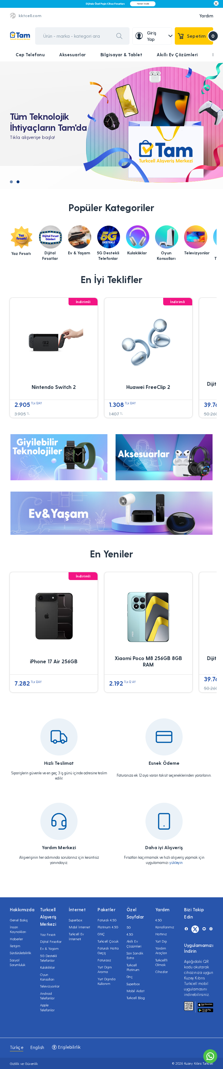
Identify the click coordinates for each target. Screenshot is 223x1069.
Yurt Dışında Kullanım (107, 981)
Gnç (130, 976)
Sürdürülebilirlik (20, 953)
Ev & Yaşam (49, 948)
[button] (11, 181)
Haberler (16, 939)
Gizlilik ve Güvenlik (24, 1063)
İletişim (15, 946)
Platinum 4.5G (108, 927)
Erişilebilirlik (69, 1047)
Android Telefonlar (47, 995)
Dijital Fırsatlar (51, 941)
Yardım (206, 15)
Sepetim (200, 36)
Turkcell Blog (136, 998)
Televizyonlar (50, 986)
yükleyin (176, 862)
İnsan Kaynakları (18, 929)
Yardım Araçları (161, 950)
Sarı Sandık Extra (135, 955)
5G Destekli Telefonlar (48, 958)
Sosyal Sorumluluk (17, 962)
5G (129, 927)
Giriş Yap (152, 36)
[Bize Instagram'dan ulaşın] (211, 929)
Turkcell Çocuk (108, 941)
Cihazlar (161, 972)
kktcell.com (30, 15)
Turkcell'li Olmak (161, 962)
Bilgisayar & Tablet (121, 54)
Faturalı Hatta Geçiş (108, 950)
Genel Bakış (19, 920)
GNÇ (101, 934)
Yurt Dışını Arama (105, 969)
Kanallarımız (164, 927)
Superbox (75, 920)
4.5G (130, 934)
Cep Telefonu (30, 54)
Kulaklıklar (47, 967)
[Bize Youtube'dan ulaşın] (204, 929)
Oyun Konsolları (47, 976)
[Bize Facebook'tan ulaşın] (186, 929)
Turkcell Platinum (133, 967)
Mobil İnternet (79, 927)
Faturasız (104, 960)
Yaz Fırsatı (48, 934)
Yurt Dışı (161, 941)
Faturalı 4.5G (107, 920)
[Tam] (20, 36)
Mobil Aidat (136, 991)
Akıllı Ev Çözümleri (177, 54)
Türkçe (16, 1047)
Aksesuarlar (72, 54)
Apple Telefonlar (47, 1007)
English (37, 1047)
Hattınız (161, 934)
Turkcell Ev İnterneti (76, 936)
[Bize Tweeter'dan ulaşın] (195, 929)
